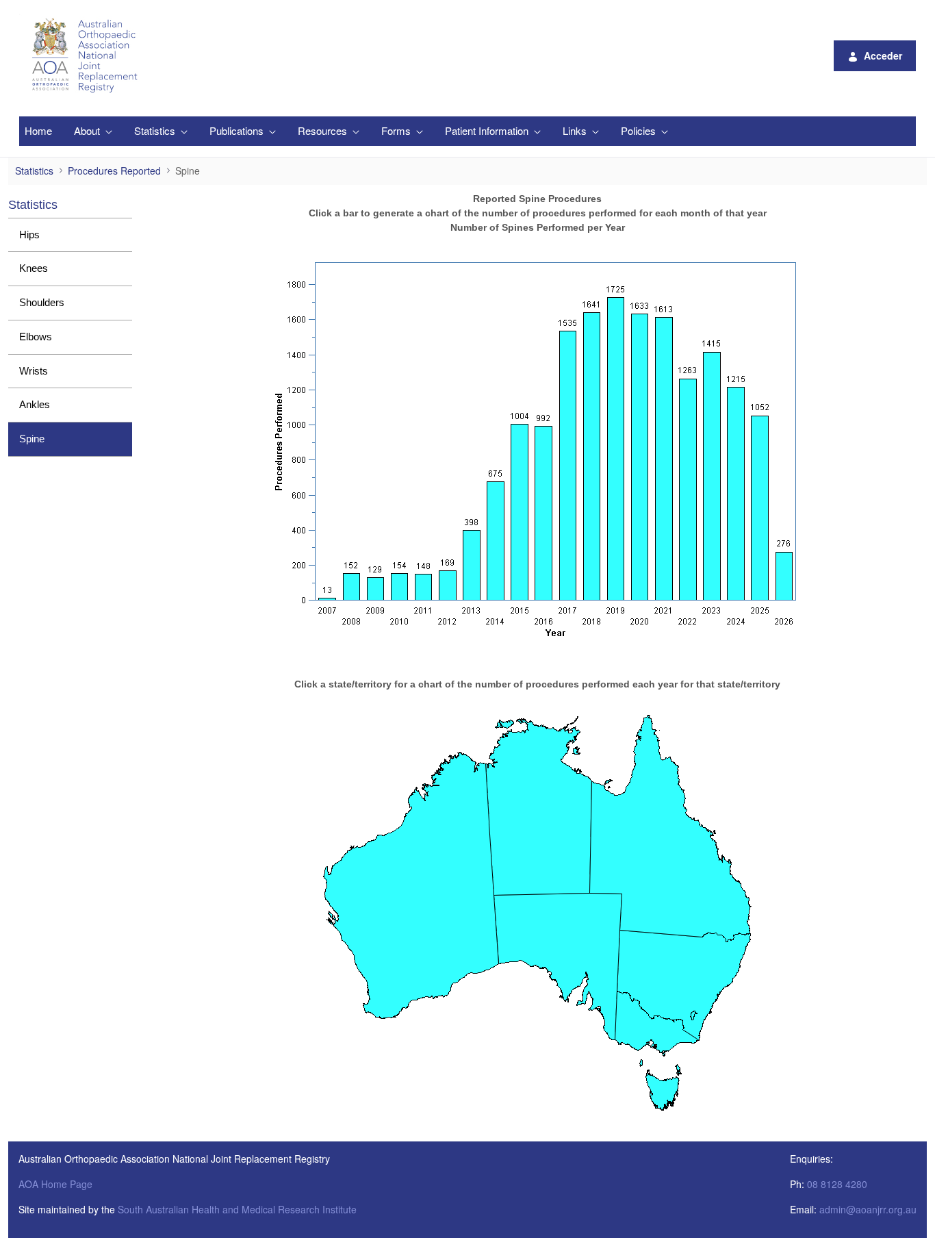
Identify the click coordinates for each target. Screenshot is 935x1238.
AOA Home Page (55, 1184)
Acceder (883, 55)
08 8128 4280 (837, 1184)
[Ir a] (87, 55)
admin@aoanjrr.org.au (868, 1209)
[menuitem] (38, 131)
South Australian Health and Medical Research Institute (237, 1209)
